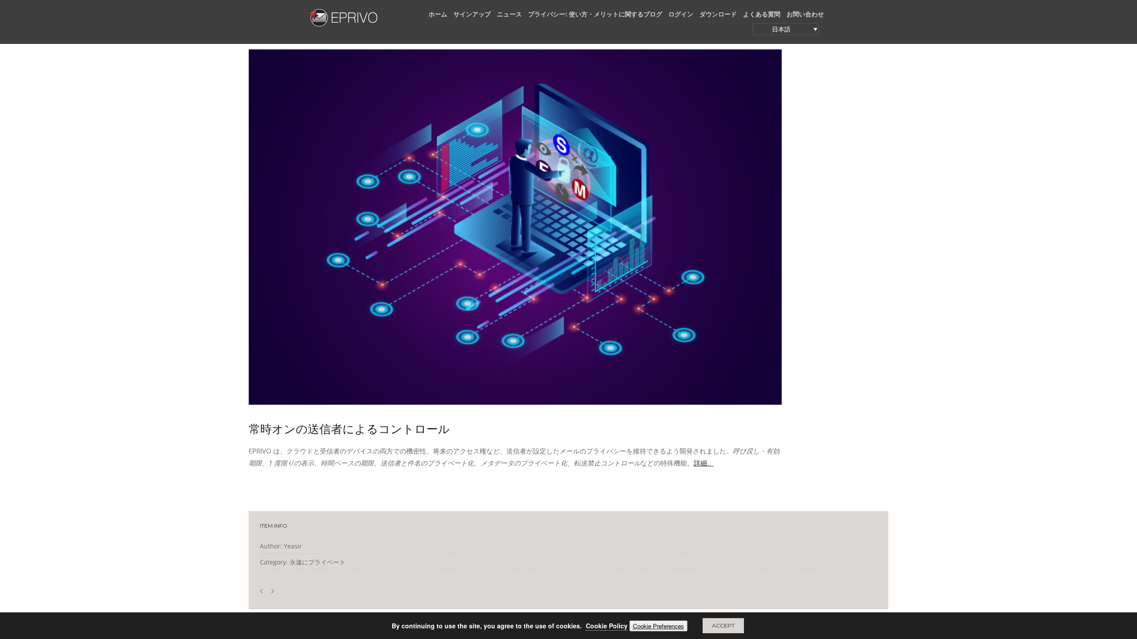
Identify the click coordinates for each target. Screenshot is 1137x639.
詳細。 (704, 462)
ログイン (680, 14)
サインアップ (472, 14)
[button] (785, 29)
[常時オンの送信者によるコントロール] (515, 227)
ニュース (509, 14)
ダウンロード (718, 14)
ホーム (438, 14)
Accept (723, 625)
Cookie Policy (607, 625)
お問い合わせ (805, 14)
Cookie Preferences (658, 626)
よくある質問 (761, 14)
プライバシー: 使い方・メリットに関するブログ (595, 14)
